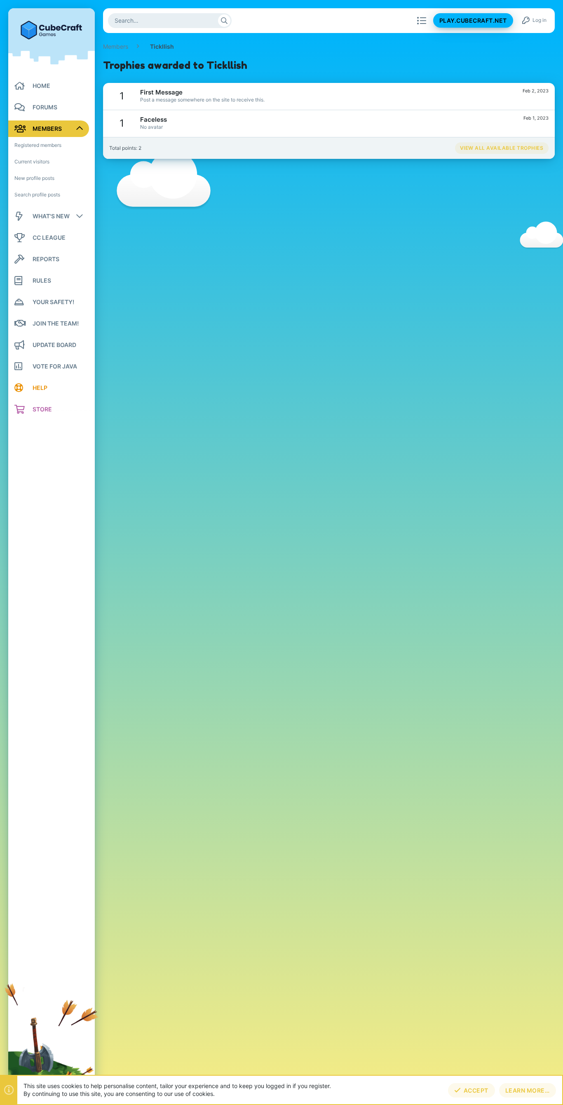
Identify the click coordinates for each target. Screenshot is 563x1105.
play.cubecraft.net (473, 20)
